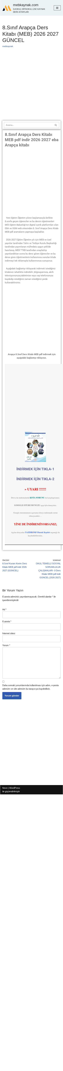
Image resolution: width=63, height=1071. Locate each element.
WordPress (14, 788)
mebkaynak (7, 46)
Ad (4, 609)
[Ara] (56, 125)
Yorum (6, 645)
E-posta (6, 621)
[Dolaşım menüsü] (57, 7)
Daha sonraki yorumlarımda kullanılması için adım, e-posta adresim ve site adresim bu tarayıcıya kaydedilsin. (30, 687)
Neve (4, 788)
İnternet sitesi (8, 633)
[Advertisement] (31, 88)
